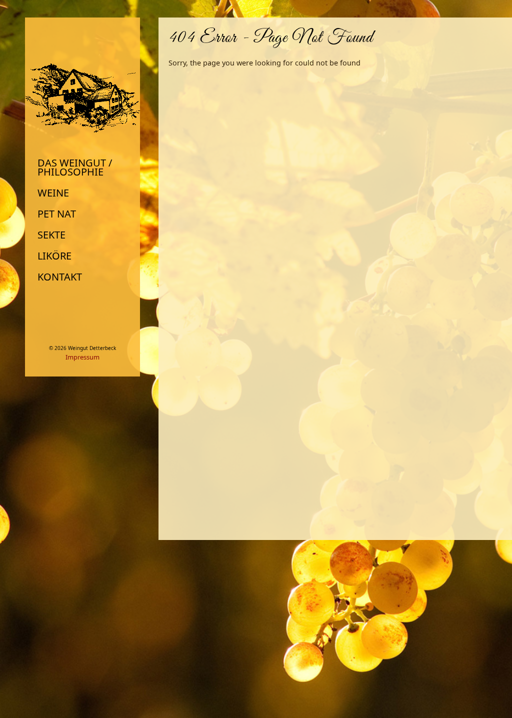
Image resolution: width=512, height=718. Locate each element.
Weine (53, 193)
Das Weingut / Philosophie (75, 167)
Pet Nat (57, 214)
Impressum (83, 357)
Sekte (52, 235)
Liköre (55, 256)
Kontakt (60, 277)
